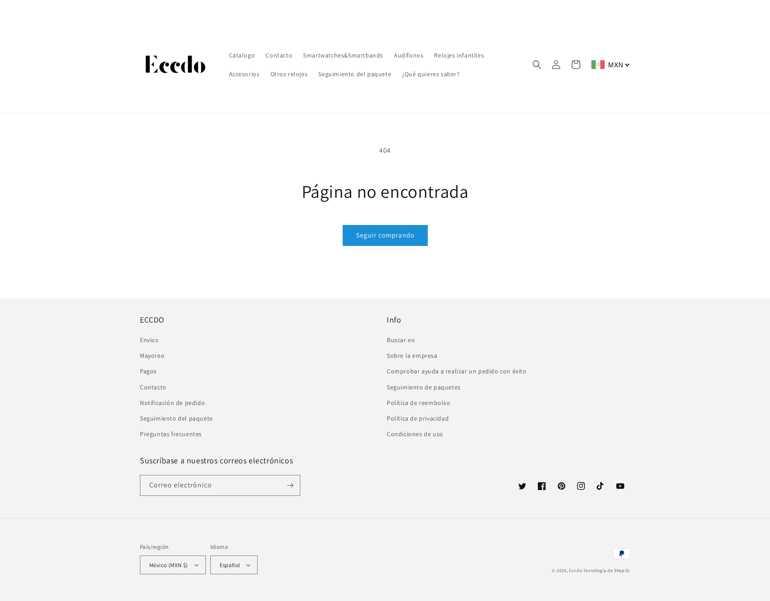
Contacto (153, 387)
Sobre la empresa (412, 356)
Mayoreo (152, 356)
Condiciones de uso (415, 434)
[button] (537, 64)
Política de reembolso (419, 403)
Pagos (148, 371)
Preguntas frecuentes (171, 434)
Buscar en (401, 340)
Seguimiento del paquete (176, 418)
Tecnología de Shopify (606, 570)
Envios (149, 340)
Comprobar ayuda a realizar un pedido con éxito (457, 371)
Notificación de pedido (172, 403)
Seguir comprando (385, 235)
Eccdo (575, 570)
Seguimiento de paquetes (424, 387)
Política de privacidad (418, 418)
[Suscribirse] (290, 485)
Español (230, 565)
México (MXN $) (168, 565)
